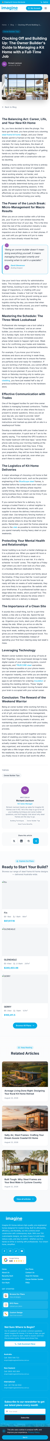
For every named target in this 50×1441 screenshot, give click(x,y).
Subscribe (25, 1418)
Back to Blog (11, 107)
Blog (12, 25)
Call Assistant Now (26, 1344)
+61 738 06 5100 (14, 1385)
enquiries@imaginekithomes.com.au (16, 1360)
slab (15, 527)
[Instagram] (10, 1251)
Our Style (5, 1283)
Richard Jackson (25, 800)
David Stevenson (18, 265)
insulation (38, 681)
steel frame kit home (11, 134)
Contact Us (29, 1272)
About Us (5, 1272)
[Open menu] (45, 8)
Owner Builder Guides (34, 1279)
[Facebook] (4, 1251)
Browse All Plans (23, 1025)
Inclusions (6, 1279)
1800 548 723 (13, 1358)
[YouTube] (21, 1251)
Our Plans (29, 1269)
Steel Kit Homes (31, 1276)
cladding (6, 380)
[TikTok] (16, 1251)
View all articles (24, 1199)
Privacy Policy (34, 1432)
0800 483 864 (14, 1371)
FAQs (27, 1283)
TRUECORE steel (24, 665)
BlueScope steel (26, 481)
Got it (25, 1437)
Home (4, 25)
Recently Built (7, 1276)
